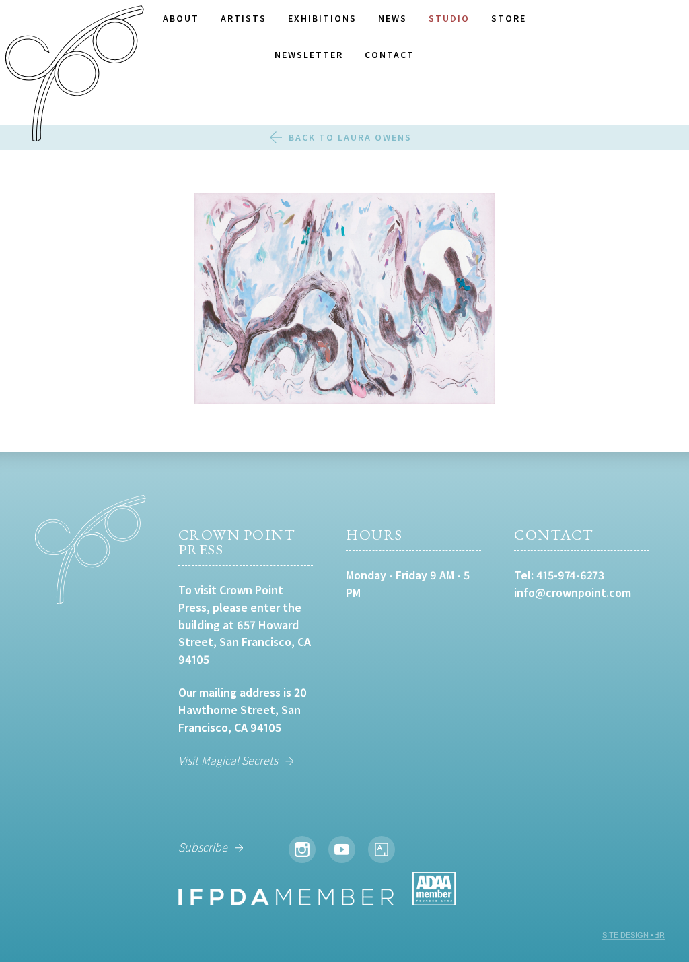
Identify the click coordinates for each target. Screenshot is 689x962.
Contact (389, 55)
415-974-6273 (570, 575)
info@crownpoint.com (572, 592)
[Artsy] (381, 849)
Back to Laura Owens (350, 137)
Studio (449, 18)
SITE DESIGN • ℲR (633, 935)
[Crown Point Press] (74, 75)
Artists (243, 18)
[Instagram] (302, 849)
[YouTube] (341, 849)
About (181, 18)
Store (508, 18)
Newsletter (309, 55)
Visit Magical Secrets (228, 760)
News (392, 18)
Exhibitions (322, 18)
